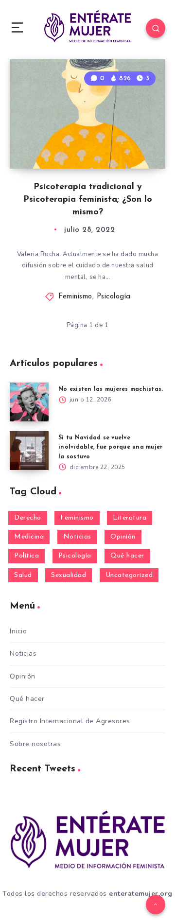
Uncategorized (129, 575)
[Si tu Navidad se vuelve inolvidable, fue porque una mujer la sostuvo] (29, 450)
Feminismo (75, 296)
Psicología (114, 296)
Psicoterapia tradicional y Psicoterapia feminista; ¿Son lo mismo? (87, 200)
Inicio (18, 631)
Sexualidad (68, 575)
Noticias (77, 536)
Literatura (129, 518)
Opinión (123, 536)
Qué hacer (127, 555)
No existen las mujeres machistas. (110, 389)
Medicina (29, 536)
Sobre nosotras (35, 744)
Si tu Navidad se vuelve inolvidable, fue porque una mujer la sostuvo (110, 447)
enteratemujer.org (141, 893)
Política (26, 555)
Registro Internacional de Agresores (70, 721)
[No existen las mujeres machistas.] (29, 402)
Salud (23, 575)
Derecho (27, 518)
